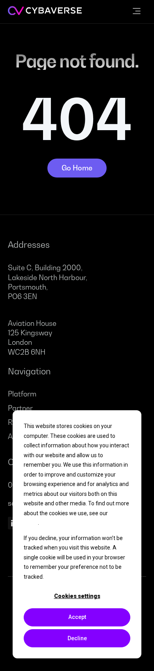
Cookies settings (77, 596)
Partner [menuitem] (20, 408)
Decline (77, 638)
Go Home (77, 168)
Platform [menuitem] (22, 394)
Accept (77, 617)
